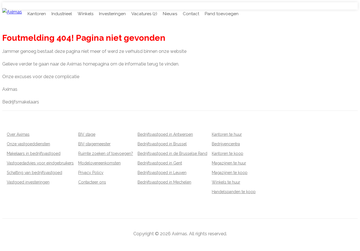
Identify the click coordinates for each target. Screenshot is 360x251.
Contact (191, 13)
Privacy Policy (91, 172)
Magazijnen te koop (230, 172)
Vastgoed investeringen (28, 182)
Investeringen (112, 13)
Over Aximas (18, 134)
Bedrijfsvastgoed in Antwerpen (165, 134)
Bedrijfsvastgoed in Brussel (162, 144)
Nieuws (170, 13)
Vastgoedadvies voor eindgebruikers (40, 163)
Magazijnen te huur (229, 163)
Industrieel (61, 13)
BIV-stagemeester (94, 144)
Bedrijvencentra (226, 144)
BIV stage (86, 134)
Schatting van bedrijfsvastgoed (34, 172)
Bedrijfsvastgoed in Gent (160, 163)
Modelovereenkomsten (99, 163)
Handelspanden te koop (234, 191)
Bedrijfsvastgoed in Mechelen (164, 182)
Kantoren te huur (227, 134)
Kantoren (37, 13)
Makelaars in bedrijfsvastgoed (33, 153)
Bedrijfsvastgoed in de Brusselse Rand (172, 153)
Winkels (85, 13)
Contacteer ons (92, 182)
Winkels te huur (226, 182)
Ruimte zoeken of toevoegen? (105, 153)
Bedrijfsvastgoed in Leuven (162, 172)
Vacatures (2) (144, 13)
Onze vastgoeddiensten (28, 144)
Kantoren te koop (227, 153)
